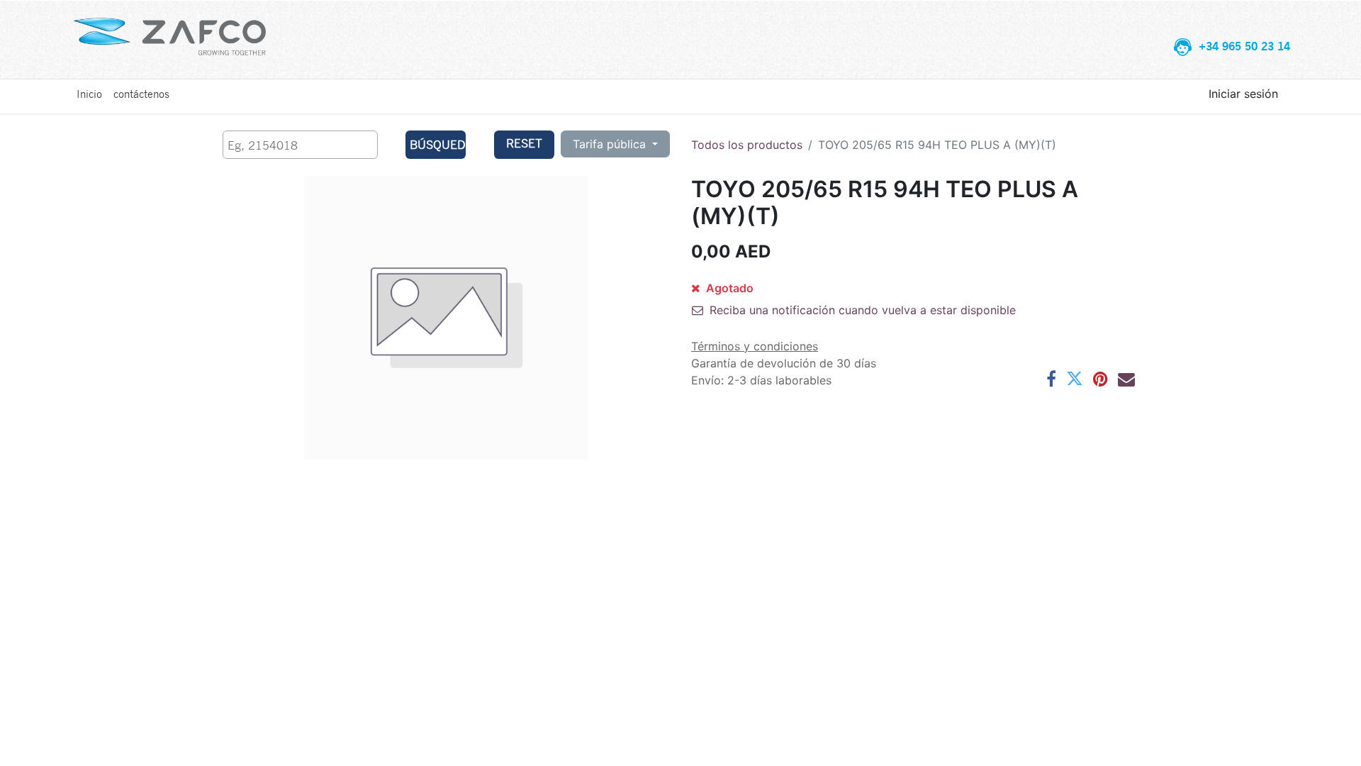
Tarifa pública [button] (611, 144)
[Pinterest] (1100, 378)
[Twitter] (1074, 378)
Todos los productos (746, 145)
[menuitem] (89, 93)
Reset (524, 142)
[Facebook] (1051, 378)
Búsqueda (438, 144)
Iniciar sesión (1243, 94)
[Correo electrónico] (1126, 378)
